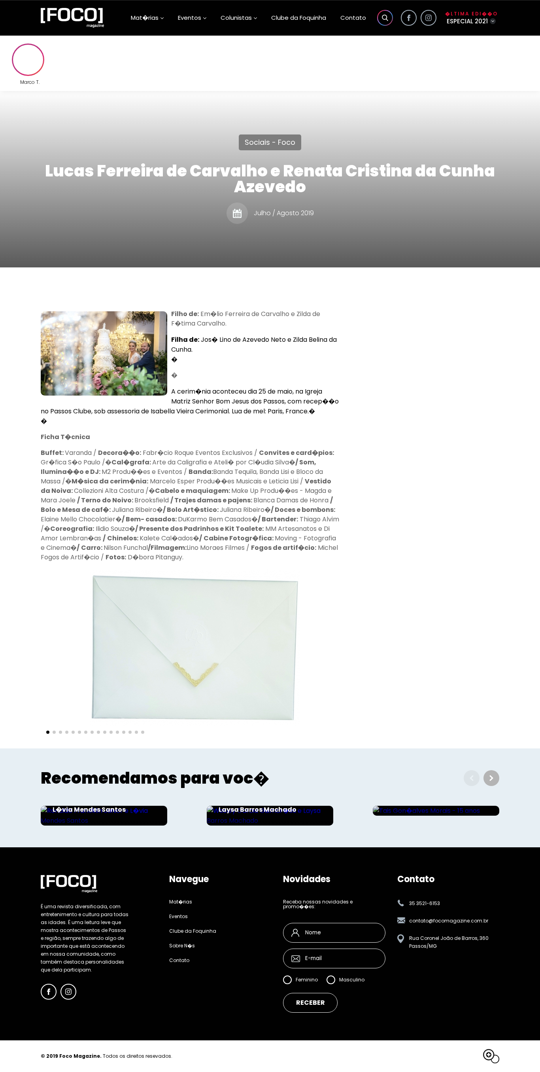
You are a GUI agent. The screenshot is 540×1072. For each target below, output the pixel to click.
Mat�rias (180, 902)
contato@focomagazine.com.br (448, 920)
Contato (353, 17)
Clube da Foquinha (298, 17)
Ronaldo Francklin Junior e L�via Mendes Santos (97, 806)
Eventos (189, 17)
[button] (47, 732)
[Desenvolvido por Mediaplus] (491, 1056)
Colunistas (236, 17)
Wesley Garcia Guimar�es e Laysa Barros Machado (266, 806)
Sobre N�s (182, 945)
